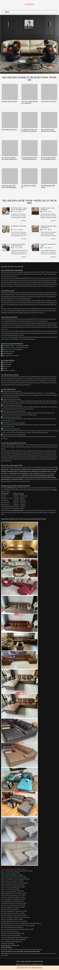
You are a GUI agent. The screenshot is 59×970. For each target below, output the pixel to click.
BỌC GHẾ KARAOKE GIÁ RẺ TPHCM (48, 186)
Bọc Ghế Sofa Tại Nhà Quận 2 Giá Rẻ (48, 245)
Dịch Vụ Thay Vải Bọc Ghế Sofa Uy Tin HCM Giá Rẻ (29, 102)
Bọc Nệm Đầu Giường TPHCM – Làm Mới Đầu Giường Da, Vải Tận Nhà (29, 158)
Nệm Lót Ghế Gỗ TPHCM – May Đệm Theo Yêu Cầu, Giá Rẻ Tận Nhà (49, 130)
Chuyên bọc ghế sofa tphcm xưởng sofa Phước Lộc (18, 245)
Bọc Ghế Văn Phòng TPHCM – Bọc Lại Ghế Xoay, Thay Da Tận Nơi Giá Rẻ (49, 158)
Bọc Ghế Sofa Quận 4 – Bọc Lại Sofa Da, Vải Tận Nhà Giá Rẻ (19, 208)
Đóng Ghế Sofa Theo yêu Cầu (48, 101)
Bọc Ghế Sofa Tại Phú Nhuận (18, 226)
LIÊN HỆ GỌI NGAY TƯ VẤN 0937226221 (29, 968)
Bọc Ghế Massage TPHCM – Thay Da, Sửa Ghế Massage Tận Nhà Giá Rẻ (9, 186)
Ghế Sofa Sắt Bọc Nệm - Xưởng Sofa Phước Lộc (48, 226)
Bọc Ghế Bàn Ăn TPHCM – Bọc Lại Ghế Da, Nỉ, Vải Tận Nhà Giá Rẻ (29, 130)
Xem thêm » (23, 220)
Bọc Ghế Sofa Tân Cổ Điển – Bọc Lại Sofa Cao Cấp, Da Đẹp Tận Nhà (9, 158)
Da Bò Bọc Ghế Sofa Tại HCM (9, 101)
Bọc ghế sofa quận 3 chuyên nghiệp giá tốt (48, 208)
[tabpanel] (29, 44)
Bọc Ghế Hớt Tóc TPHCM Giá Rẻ (28, 186)
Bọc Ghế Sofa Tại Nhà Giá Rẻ (9, 129)
